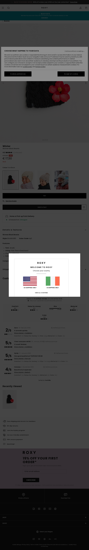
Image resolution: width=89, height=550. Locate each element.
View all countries (41, 293)
